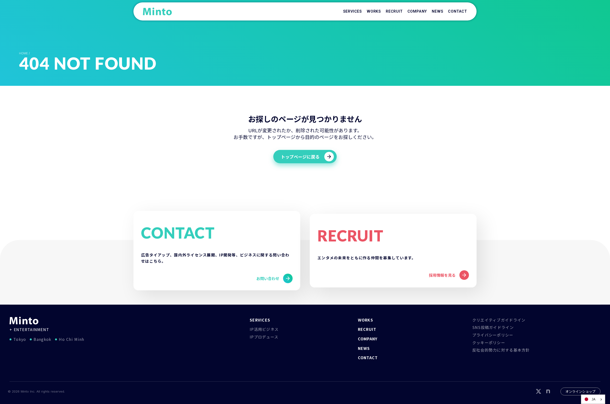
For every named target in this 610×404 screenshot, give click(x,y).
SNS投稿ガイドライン (493, 327)
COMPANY (368, 339)
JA (593, 399)
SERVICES (260, 320)
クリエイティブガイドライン (499, 320)
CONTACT (368, 357)
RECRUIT (367, 329)
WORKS (365, 320)
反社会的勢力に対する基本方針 (501, 350)
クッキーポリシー (488, 342)
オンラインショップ (580, 391)
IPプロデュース (264, 337)
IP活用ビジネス (264, 329)
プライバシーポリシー (492, 335)
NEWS (364, 348)
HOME (23, 53)
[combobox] (593, 399)
